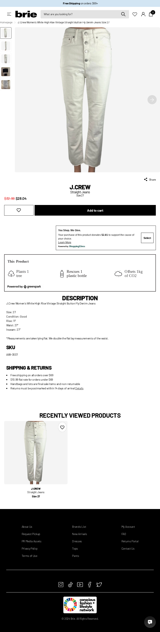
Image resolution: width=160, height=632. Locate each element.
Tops (75, 548)
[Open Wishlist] (136, 14)
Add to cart (95, 210)
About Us (27, 526)
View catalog (9, 14)
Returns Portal (130, 541)
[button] (152, 99)
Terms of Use (29, 556)
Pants (75, 556)
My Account (128, 526)
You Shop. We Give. (69, 230)
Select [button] (147, 238)
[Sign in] (143, 14)
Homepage (6, 22)
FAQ (123, 534)
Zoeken (123, 14)
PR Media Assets (31, 541)
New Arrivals (79, 534)
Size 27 (36, 496)
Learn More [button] (64, 242)
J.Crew (80, 187)
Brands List (79, 526)
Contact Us (128, 548)
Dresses (77, 541)
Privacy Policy (30, 548)
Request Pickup (31, 534)
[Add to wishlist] (19, 210)
